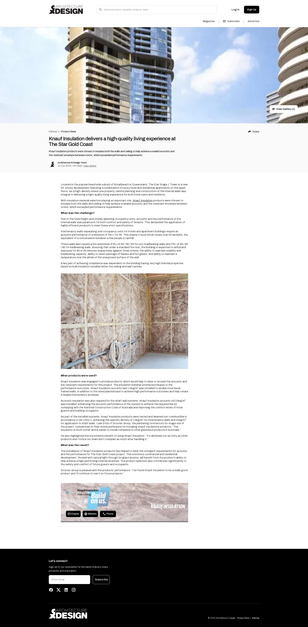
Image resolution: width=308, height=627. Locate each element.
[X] (58, 590)
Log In (235, 9)
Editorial (53, 131)
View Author (90, 166)
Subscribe (233, 21)
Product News (68, 131)
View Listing (84, 494)
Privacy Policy (243, 618)
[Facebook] (51, 590)
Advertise (253, 21)
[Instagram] (73, 590)
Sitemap (255, 618)
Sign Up (251, 9)
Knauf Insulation (143, 200)
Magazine (209, 21)
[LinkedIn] (66, 590)
